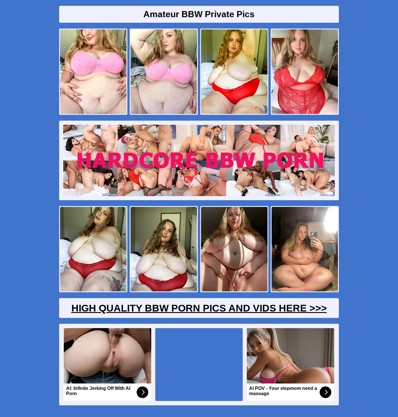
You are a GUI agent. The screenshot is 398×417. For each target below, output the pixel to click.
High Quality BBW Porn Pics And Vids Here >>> (199, 308)
